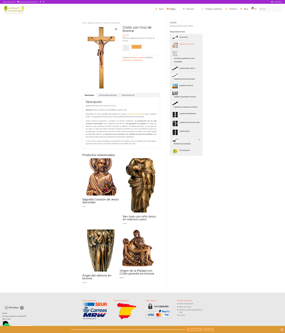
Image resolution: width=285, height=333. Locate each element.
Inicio (84, 23)
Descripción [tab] (89, 95)
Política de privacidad (186, 303)
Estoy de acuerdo (194, 329)
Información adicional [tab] (108, 95)
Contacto (182, 315)
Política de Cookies (185, 307)
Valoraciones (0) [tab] (128, 95)
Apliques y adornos (94, 23)
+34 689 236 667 (10, 2)
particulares (127, 60)
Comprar (136, 47)
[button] (22, 308)
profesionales (137, 60)
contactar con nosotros (135, 114)
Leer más (209, 329)
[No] (282, 329)
